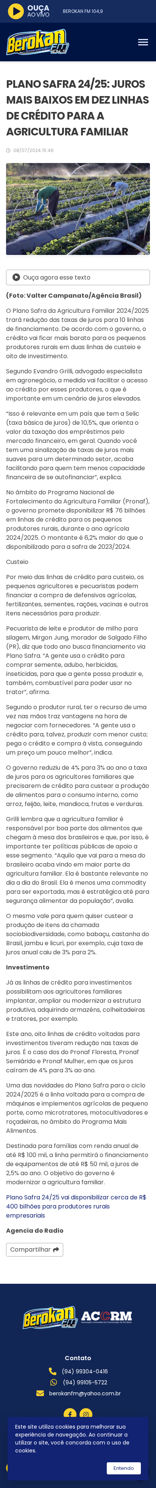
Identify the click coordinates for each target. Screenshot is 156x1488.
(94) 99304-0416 (85, 1371)
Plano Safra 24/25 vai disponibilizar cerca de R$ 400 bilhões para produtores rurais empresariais (76, 1206)
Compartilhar (30, 1249)
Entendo (124, 1468)
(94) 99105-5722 (85, 1382)
